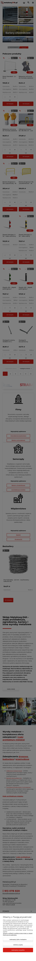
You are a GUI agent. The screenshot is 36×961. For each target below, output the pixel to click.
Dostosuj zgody (18, 944)
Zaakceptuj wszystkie (18, 950)
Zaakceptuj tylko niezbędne (18, 939)
